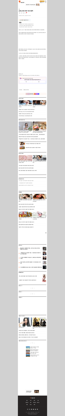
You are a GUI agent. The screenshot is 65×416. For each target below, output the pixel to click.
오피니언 (20, 291)
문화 (30, 402)
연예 (34, 404)
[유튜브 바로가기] (31, 409)
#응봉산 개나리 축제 (26, 89)
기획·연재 (20, 297)
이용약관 (29, 412)
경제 (34, 400)
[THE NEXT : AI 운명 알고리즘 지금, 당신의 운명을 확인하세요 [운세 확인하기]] (32, 94)
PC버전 (38, 412)
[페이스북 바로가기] (27, 409)
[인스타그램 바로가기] (33, 409)
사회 (19, 9)
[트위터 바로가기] (29, 409)
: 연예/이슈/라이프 (22, 340)
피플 (27, 404)
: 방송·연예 (21, 315)
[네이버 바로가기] (35, 409)
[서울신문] (21, 2)
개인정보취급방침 (32, 412)
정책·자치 (27, 402)
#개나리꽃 (20, 89)
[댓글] (26, 13)
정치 (27, 400)
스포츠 (31, 404)
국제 (38, 400)
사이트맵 (36, 412)
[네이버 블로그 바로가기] (37, 409)
